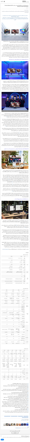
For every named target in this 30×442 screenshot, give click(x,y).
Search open (3, 1)
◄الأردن (20, 11)
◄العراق (23, 11)
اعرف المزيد (15, 432)
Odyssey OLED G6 (26, 416)
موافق (2, 439)
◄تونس (5, 11)
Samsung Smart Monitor (14, 416)
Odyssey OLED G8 (20, 416)
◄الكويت (18, 11)
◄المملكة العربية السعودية (10, 11)
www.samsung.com (5, 249)
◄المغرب (15, 11)
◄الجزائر (27, 11)
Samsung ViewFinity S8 (25, 417)
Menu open (1, 1)
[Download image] (27, 424)
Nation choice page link (4, 1)
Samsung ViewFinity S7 (7, 416)
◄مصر (25, 11)
